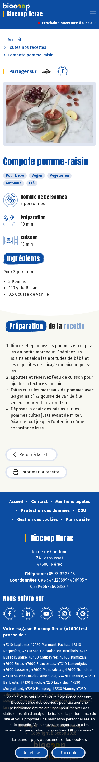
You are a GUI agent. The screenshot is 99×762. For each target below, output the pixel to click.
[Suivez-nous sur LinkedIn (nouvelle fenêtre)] (28, 613)
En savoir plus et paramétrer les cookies (49, 739)
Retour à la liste (34, 454)
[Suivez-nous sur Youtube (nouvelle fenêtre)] (46, 613)
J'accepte (68, 752)
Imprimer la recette (40, 472)
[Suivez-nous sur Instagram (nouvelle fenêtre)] (64, 613)
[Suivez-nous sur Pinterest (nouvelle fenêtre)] (82, 613)
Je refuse (31, 752)
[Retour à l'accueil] (16, 7)
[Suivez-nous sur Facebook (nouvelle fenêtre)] (9, 613)
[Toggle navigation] (93, 12)
